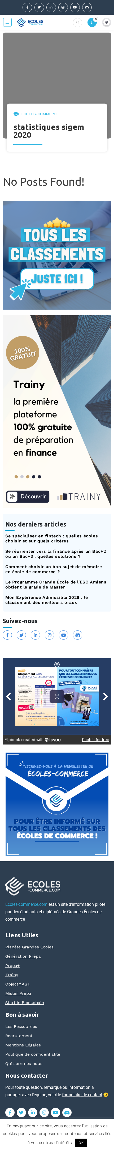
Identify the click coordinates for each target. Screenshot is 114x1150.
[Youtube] (75, 7)
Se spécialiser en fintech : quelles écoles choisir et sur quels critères (51, 538)
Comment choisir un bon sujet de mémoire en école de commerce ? (53, 569)
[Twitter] (39, 7)
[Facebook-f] (27, 7)
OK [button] (81, 1143)
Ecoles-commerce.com (26, 904)
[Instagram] (63, 7)
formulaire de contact (82, 1094)
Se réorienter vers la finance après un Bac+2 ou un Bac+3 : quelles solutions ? (55, 554)
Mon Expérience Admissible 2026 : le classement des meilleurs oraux (46, 600)
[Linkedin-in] (51, 7)
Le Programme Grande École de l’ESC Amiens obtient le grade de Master (56, 585)
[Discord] (87, 7)
